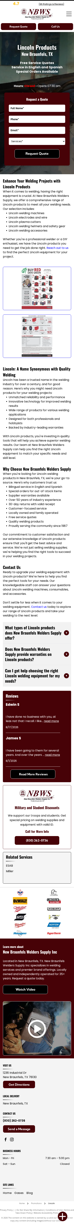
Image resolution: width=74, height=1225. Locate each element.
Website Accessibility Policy (46, 1212)
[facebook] (5, 1140)
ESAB (9, 866)
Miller (9, 871)
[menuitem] (8, 1193)
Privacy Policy (6, 1210)
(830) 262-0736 (14, 1121)
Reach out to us (57, 248)
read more (51, 721)
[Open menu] (69, 14)
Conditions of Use (54, 1210)
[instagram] (12, 1140)
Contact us (39, 607)
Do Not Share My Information (30, 1210)
